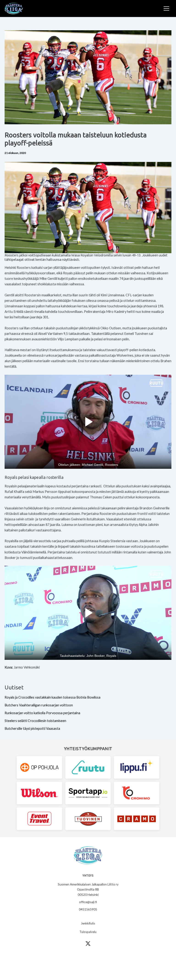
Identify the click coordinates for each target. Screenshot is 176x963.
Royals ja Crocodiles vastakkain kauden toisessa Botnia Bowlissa (52, 697)
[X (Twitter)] (88, 943)
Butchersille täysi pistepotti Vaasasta (32, 728)
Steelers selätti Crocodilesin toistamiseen (35, 721)
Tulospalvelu (88, 932)
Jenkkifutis (88, 923)
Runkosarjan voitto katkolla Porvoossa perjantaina (42, 713)
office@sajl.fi (88, 902)
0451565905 (88, 909)
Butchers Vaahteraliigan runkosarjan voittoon (39, 705)
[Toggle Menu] (166, 8)
